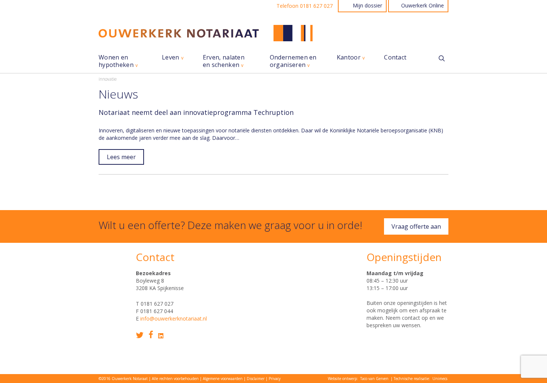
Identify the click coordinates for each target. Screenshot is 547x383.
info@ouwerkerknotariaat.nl (173, 318)
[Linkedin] (160, 335)
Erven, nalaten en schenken (223, 61)
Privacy (275, 378)
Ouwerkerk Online (422, 5)
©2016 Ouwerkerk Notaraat (123, 378)
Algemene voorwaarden (223, 378)
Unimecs (439, 378)
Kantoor (349, 57)
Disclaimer (256, 378)
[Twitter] (140, 335)
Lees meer (121, 157)
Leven (170, 57)
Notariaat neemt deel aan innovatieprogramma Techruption (196, 112)
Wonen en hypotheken (116, 61)
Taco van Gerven (374, 378)
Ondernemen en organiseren (293, 61)
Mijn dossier (367, 5)
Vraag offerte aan (416, 226)
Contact (395, 57)
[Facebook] (151, 334)
